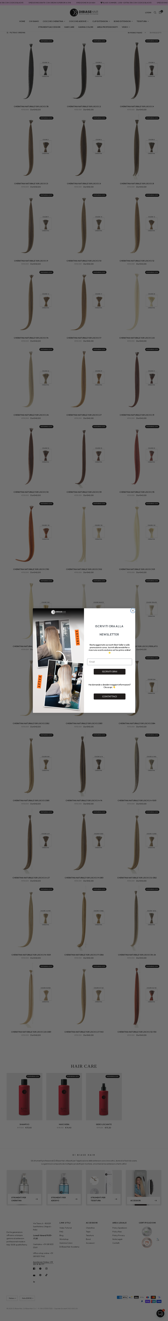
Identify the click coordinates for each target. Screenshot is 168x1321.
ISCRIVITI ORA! (109, 671)
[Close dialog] (133, 610)
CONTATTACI (109, 696)
